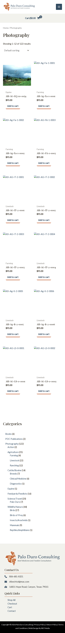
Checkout (12, 603)
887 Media (45, 628)
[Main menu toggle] (59, 7)
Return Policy (52, 624)
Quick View (17, 86)
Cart (10, 607)
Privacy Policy (39, 624)
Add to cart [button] (12, 106)
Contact (12, 611)
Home (5, 28)
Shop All (11, 600)
